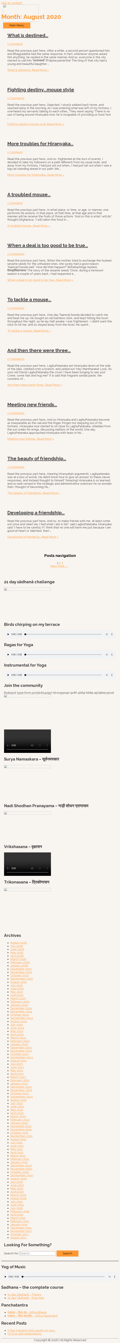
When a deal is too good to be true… (47, 245)
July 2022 (16, 1103)
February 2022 (20, 1119)
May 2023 (16, 1070)
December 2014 (21, 1227)
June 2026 (17, 949)
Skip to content (11, 3)
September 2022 (21, 1096)
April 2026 (17, 955)
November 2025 (21, 972)
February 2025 (20, 1001)
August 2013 (18, 1237)
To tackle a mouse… (29, 299)
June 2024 (17, 1028)
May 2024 (16, 1031)
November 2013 (21, 1231)
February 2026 (20, 962)
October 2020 (19, 1172)
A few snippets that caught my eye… (31, 1330)
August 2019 (18, 1198)
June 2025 (17, 988)
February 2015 (19, 1221)
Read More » (28, 70)
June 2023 (17, 1067)
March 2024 (18, 1037)
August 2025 (18, 982)
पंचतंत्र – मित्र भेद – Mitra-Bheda (27, 1312)
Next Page (59, 566)
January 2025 (19, 1005)
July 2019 (16, 1201)
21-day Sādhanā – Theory (24, 1294)
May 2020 (16, 1188)
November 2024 (21, 1011)
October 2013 (19, 1234)
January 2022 (19, 1123)
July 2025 (16, 985)
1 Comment (15, 44)
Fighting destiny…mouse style (40, 89)
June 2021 (17, 1145)
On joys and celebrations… (25, 1333)
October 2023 (19, 1054)
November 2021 (21, 1129)
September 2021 (21, 1136)
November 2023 (21, 1050)
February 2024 (20, 1041)
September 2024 (21, 1018)
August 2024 (18, 1021)
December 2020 (21, 1165)
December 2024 (21, 1008)
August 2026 (18, 942)
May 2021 (16, 1149)
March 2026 (18, 959)
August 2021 (18, 1139)
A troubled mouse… (29, 194)
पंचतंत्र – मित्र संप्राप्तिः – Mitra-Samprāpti (33, 1315)
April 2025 (17, 995)
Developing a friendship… (36, 512)
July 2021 (16, 1142)
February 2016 (19, 1211)
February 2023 (20, 1080)
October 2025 (19, 975)
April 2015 (16, 1214)
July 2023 (16, 1064)
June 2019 (17, 1204)
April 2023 (17, 1073)
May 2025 (16, 991)
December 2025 (21, 969)
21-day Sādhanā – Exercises (26, 1297)
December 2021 (20, 1126)
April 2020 (17, 1191)
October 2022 (19, 1093)
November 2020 (21, 1168)
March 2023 (18, 1077)
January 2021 (19, 1162)
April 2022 (17, 1113)
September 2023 (21, 1057)
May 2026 (16, 952)
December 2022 (21, 1087)
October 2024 (19, 1014)
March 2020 (18, 1195)
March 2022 (18, 1116)
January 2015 (19, 1224)
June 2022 (17, 1106)
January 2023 (19, 1083)
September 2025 (21, 978)
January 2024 (19, 1044)
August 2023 (18, 1060)
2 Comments (15, 98)
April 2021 (16, 1152)
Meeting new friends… (32, 404)
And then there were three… (39, 350)
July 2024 (16, 1024)
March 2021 (18, 1155)
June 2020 (17, 1185)
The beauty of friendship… (36, 458)
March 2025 (18, 998)
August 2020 (18, 1178)
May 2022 (16, 1109)
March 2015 (18, 1218)
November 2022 (21, 1090)
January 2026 (19, 965)
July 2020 (16, 1182)
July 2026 (16, 946)
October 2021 (19, 1132)
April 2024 (17, 1034)
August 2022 (18, 1100)
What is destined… (27, 35)
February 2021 (19, 1159)
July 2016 (16, 1208)
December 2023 (21, 1047)
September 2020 (21, 1175)
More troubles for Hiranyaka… (40, 143)
